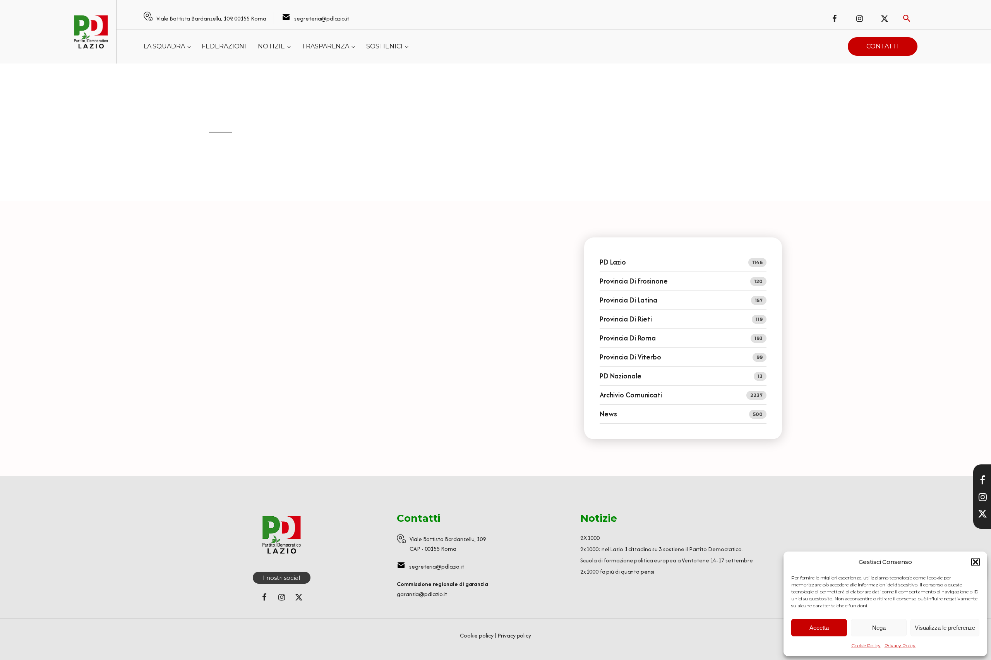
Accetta (819, 627)
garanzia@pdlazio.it (422, 594)
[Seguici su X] (982, 513)
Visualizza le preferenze (945, 627)
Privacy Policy (900, 645)
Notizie (271, 46)
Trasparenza (325, 46)
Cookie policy (477, 635)
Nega (879, 627)
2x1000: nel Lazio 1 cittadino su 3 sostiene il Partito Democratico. (661, 549)
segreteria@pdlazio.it (321, 18)
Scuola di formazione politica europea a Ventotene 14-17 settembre (666, 560)
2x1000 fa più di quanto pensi (617, 571)
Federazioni (224, 46)
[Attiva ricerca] (907, 18)
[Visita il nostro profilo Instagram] (982, 497)
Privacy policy (514, 635)
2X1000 (589, 537)
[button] (975, 562)
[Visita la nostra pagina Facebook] (982, 480)
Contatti (882, 46)
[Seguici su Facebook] (834, 18)
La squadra (164, 46)
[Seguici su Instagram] (859, 18)
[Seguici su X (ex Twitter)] (884, 18)
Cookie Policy (866, 645)
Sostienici (384, 46)
